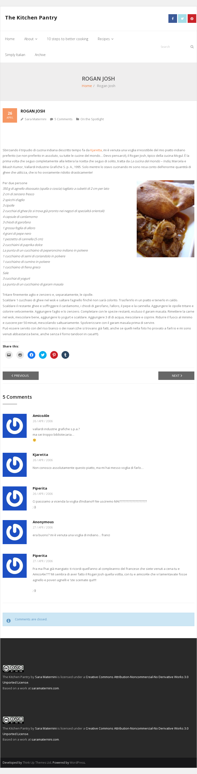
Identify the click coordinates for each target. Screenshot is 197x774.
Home (87, 85)
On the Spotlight (92, 119)
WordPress (77, 763)
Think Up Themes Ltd (37, 763)
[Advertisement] (98, 134)
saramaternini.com (45, 688)
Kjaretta (96, 150)
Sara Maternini (35, 119)
